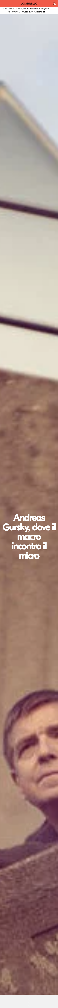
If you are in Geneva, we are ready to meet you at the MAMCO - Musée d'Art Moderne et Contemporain (26, 11)
